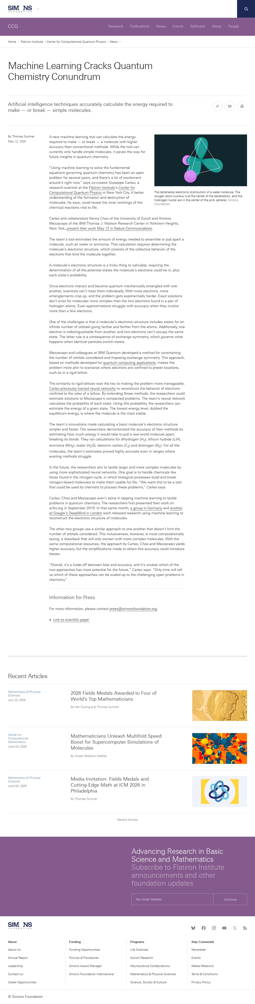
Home (12, 42)
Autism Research (141, 958)
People (233, 26)
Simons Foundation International (91, 974)
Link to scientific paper (71, 619)
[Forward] (217, 106)
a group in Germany (146, 508)
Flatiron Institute (32, 42)
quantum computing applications (129, 362)
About (216, 26)
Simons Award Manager (85, 966)
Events (178, 26)
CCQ (13, 26)
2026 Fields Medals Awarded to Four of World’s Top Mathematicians (114, 696)
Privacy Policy (201, 982)
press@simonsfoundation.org (133, 609)
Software (197, 26)
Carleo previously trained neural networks (82, 388)
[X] (235, 928)
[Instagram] (214, 928)
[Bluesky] (193, 928)
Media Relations (202, 966)
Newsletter (198, 949)
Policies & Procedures (84, 958)
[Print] (242, 106)
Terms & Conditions (204, 974)
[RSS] (245, 928)
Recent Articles (127, 820)
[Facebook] (204, 928)
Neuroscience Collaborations (150, 966)
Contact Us (15, 974)
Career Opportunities (22, 982)
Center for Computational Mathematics (18, 738)
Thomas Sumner (23, 136)
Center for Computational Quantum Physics (76, 42)
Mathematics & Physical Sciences (153, 974)
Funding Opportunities (84, 949)
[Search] (246, 9)
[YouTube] (224, 928)
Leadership (15, 966)
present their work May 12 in (109, 228)
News (161, 26)
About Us (14, 949)
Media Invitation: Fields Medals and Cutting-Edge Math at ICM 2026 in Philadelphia (110, 785)
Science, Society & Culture (148, 982)
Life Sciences (139, 949)
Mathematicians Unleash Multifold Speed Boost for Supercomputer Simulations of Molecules (116, 742)
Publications (139, 26)
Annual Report (18, 958)
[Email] (230, 106)
